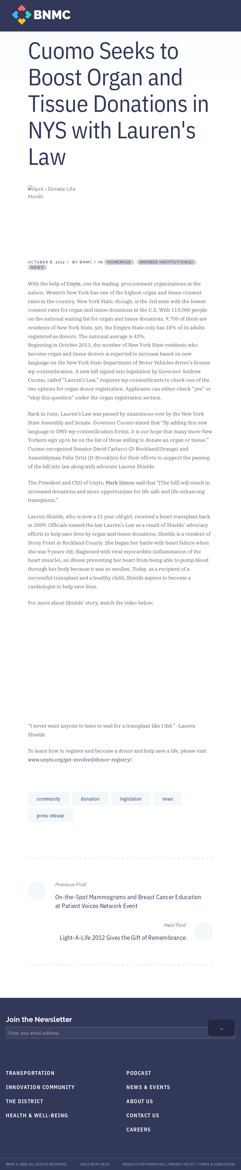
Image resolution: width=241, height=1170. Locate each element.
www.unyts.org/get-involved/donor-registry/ (80, 759)
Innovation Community (40, 1087)
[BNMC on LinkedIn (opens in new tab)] (50, 1053)
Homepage (119, 262)
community (48, 798)
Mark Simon (120, 482)
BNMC (86, 262)
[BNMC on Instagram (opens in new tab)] (36, 1053)
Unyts (73, 283)
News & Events (148, 1087)
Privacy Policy (182, 1163)
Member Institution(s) (166, 262)
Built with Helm (95, 1163)
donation (90, 798)
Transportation (30, 1072)
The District (24, 1101)
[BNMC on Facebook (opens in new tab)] (8, 1053)
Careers (138, 1129)
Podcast (138, 1072)
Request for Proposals (144, 1163)
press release (50, 815)
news (167, 798)
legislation (131, 798)
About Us (139, 1101)
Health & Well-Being (37, 1115)
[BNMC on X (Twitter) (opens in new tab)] (22, 1053)
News (37, 267)
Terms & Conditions (217, 1163)
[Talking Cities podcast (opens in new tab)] (63, 1053)
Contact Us (142, 1115)
